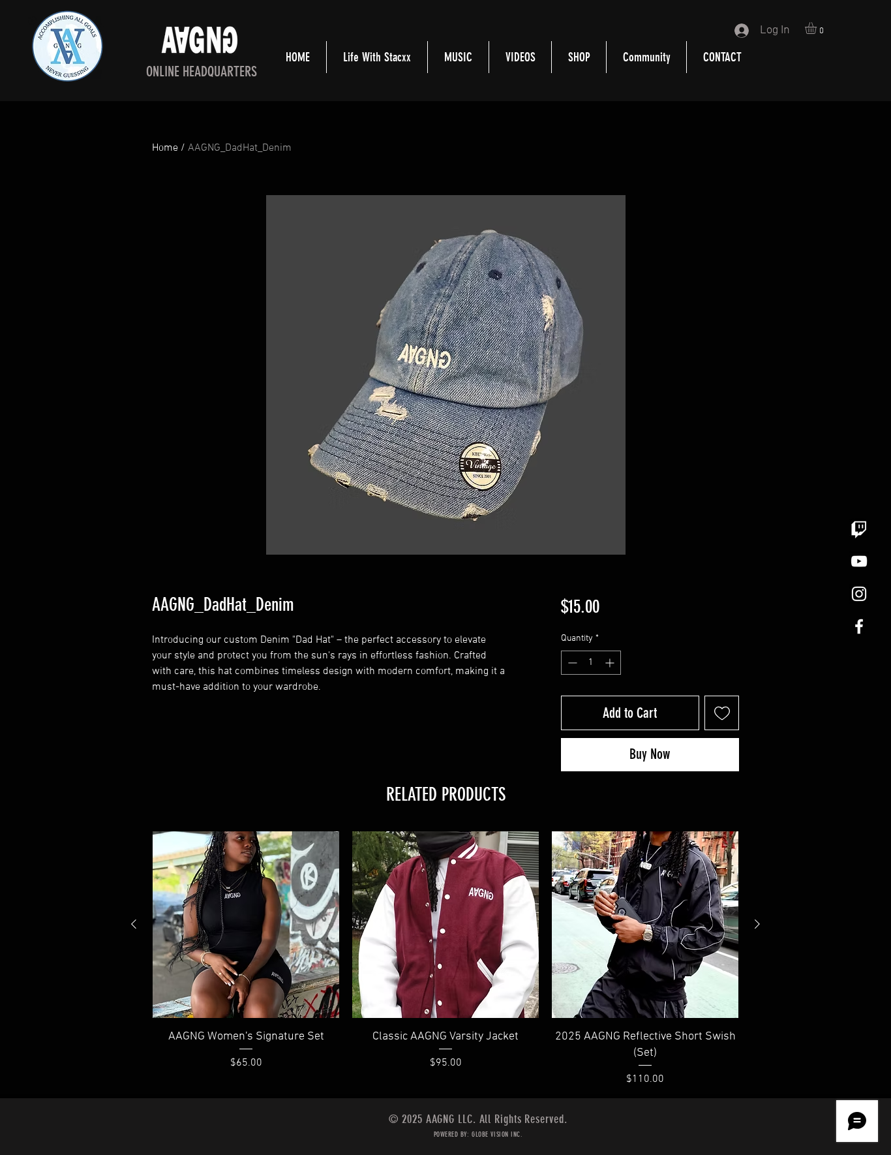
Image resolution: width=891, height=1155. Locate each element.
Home (165, 148)
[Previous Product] (134, 924)
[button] (817, 28)
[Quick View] (246, 924)
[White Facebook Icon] (859, 626)
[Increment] (611, 662)
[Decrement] (571, 662)
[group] (445, 959)
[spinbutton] (591, 662)
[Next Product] (757, 924)
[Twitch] (859, 528)
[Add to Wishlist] (721, 713)
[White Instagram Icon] (859, 594)
